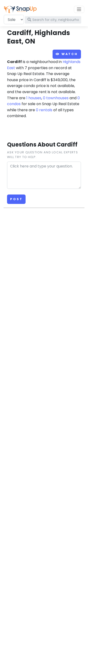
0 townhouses (56, 98)
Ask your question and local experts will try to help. (42, 154)
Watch (69, 54)
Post (16, 199)
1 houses (33, 98)
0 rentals (44, 110)
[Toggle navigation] (79, 9)
